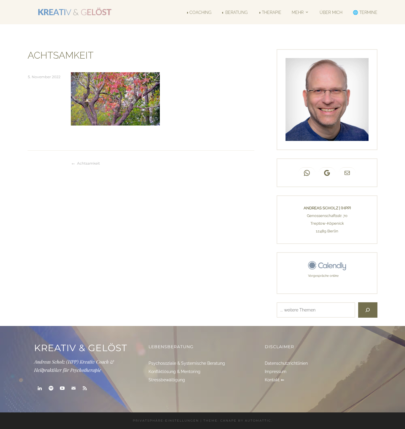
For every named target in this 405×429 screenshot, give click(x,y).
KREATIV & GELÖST (80, 348)
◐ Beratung (235, 12)
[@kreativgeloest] (62, 388)
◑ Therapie (269, 12)
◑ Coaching (198, 12)
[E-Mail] (73, 388)
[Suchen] (367, 310)
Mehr (298, 12)
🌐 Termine (365, 12)
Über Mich (331, 12)
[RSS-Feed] (84, 388)
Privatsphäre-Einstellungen (166, 420)
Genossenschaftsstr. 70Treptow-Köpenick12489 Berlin (327, 223)
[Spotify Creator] (51, 388)
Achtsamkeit (88, 163)
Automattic (258, 420)
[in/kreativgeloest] (39, 388)
